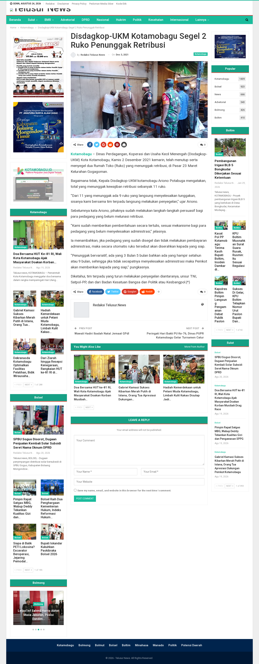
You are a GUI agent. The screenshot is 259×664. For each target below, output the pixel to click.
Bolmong (220, 109)
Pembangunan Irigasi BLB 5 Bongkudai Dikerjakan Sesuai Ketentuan (228, 169)
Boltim (218, 117)
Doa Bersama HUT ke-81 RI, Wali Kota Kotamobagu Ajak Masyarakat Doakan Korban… (37, 258)
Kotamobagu (200, 54)
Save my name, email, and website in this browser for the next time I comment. (124, 490)
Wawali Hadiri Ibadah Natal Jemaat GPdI (102, 333)
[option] (49, 610)
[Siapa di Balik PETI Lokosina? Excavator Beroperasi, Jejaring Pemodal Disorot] (24, 532)
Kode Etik (121, 3)
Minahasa (141, 645)
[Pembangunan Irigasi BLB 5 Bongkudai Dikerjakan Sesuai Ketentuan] (230, 147)
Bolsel (18, 433)
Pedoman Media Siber (101, 3)
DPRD (86, 20)
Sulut (31, 20)
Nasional (103, 20)
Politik (137, 20)
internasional (179, 20)
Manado (158, 645)
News (218, 94)
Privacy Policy (79, 3)
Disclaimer (63, 3)
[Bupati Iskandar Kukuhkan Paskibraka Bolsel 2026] (52, 532)
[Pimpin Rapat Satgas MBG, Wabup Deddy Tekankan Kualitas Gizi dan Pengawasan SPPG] (24, 487)
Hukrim (121, 20)
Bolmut (99, 645)
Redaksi (50, 3)
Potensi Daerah (191, 645)
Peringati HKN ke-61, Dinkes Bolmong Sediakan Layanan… (48, 617)
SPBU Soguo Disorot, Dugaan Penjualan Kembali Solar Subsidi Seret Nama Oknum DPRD (37, 443)
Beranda (15, 20)
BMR (48, 20)
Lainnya (200, 20)
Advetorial (68, 20)
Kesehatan (155, 20)
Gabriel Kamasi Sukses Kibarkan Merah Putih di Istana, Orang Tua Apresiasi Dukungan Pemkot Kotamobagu (229, 464)
